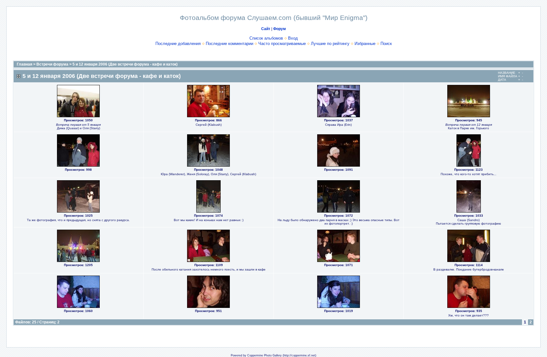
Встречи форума (52, 64)
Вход (293, 38)
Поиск (386, 43)
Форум (279, 29)
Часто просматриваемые (282, 43)
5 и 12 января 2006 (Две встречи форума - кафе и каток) (125, 64)
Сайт (265, 29)
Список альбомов (266, 38)
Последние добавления (178, 43)
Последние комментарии (229, 43)
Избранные (365, 43)
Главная (24, 64)
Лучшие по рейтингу (330, 43)
